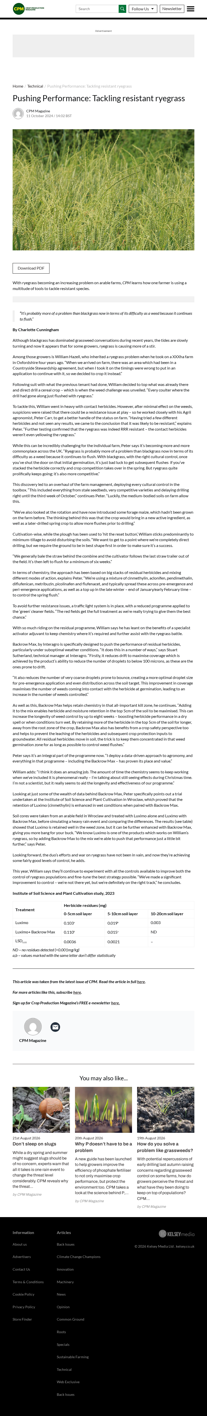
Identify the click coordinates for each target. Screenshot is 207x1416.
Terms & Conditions (28, 1282)
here (141, 981)
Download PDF (31, 268)
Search (122, 9)
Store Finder (22, 1319)
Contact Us (21, 1269)
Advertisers (22, 1256)
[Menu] (190, 9)
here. (115, 1002)
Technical (35, 86)
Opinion (63, 1307)
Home (18, 86)
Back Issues (65, 1244)
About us (20, 1244)
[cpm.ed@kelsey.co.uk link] (55, 1027)
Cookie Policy (23, 1294)
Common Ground (70, 1319)
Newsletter (172, 8)
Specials (63, 1344)
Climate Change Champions (78, 1256)
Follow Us (140, 8)
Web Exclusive (68, 1382)
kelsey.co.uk (185, 1246)
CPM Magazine (38, 111)
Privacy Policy (24, 1307)
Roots (61, 1332)
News (61, 1294)
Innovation (65, 1269)
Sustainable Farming (73, 1357)
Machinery (65, 1282)
